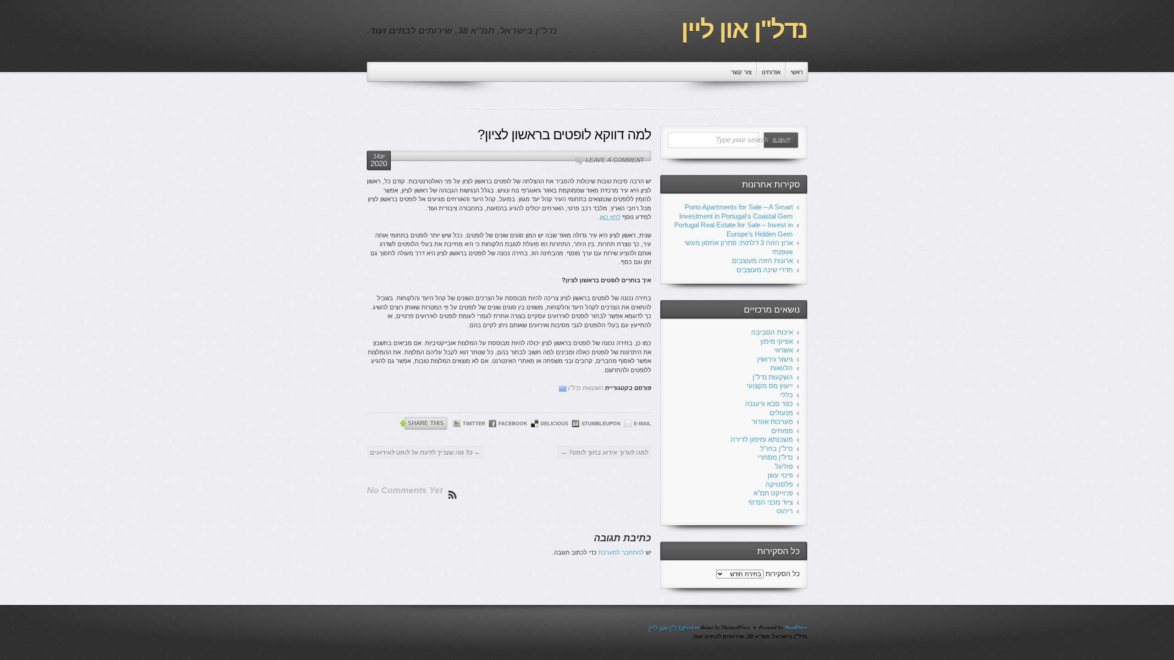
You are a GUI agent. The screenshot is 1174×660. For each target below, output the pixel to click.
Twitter (474, 423)
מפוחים (782, 430)
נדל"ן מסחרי (775, 457)
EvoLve (691, 627)
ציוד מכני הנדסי (770, 502)
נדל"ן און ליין (744, 29)
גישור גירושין (775, 359)
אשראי (783, 350)
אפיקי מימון (776, 341)
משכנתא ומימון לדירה (762, 439)
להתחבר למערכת (621, 552)
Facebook (512, 423)
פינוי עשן (780, 475)
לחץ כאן (610, 217)
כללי (786, 395)
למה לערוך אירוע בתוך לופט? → (604, 452)
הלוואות (781, 368)
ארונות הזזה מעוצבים (762, 260)
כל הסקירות (782, 574)
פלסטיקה (779, 484)
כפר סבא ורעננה (769, 403)
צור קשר (741, 72)
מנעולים (781, 413)
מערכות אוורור (772, 421)
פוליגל (784, 466)
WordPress (796, 627)
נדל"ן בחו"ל (776, 448)
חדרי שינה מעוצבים (765, 270)
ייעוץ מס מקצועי (770, 386)
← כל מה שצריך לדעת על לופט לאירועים (425, 452)
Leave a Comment (615, 160)
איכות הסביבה (772, 332)
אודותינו (771, 72)
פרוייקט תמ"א (773, 493)
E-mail (642, 423)
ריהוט (784, 511)
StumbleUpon (600, 423)
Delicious (554, 423)
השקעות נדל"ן (585, 388)
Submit (781, 140)
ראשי (797, 72)
